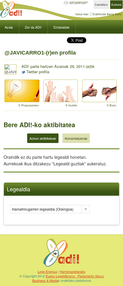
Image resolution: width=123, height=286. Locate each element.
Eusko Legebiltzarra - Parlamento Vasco (75, 275)
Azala (9, 27)
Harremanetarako (72, 271)
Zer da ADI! (33, 27)
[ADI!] (11, 16)
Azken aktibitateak (43, 138)
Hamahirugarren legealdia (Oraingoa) (42, 209)
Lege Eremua (47, 271)
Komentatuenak (76, 138)
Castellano (101, 5)
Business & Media (45, 280)
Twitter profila (37, 71)
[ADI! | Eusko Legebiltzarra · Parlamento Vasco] (61, 266)
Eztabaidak (61, 27)
